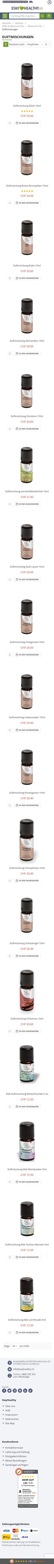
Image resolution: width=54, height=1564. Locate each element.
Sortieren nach (17, 44)
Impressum (11, 1414)
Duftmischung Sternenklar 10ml (27, 340)
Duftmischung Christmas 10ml (27, 1018)
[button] (10, 123)
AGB (7, 1410)
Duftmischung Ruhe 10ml (27, 265)
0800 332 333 (28, 1374)
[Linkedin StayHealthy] (25, 1391)
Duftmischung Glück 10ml (27, 105)
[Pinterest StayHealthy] (20, 1391)
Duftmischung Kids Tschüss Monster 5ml (27, 1244)
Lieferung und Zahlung (17, 1452)
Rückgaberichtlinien (15, 1456)
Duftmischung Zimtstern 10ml (27, 416)
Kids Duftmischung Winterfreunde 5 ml (27, 1093)
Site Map (10, 1423)
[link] (5, 44)
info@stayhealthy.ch (23, 1369)
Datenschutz (12, 1419)
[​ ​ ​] (5, 16)
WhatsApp (24, 1376)
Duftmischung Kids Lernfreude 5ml (27, 1319)
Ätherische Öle (35, 26)
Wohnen (19, 23)
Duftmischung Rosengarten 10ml (27, 792)
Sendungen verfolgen (16, 1464)
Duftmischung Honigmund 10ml (27, 642)
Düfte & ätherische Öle (13, 26)
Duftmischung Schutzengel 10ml (27, 943)
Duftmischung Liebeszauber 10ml (27, 717)
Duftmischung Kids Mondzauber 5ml (27, 1169)
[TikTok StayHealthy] (30, 1391)
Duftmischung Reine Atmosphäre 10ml (27, 185)
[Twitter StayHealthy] (9, 1391)
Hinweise (40, 1561)
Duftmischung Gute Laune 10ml (27, 566)
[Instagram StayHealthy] (15, 1391)
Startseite (6, 23)
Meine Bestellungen (16, 1460)
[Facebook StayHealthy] (4, 1391)
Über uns (10, 1406)
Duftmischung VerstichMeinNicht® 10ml (27, 491)
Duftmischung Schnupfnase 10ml (27, 868)
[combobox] (27, 16)
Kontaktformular (14, 1447)
